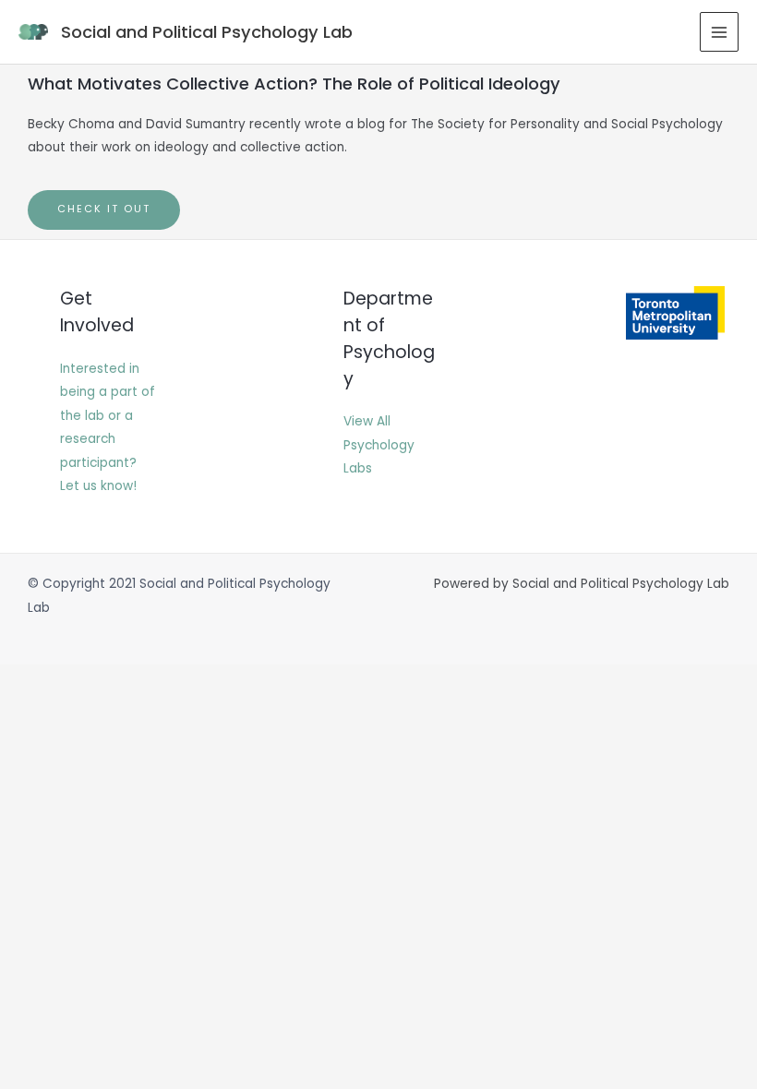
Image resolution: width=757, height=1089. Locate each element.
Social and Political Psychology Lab (207, 31)
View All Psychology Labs (379, 445)
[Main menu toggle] (719, 32)
